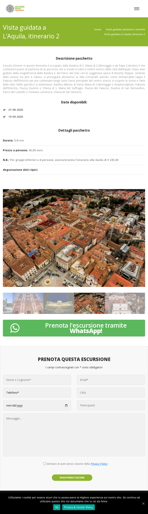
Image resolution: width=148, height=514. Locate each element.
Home (97, 29)
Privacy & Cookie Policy (78, 507)
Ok (57, 507)
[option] (74, 238)
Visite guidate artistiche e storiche (125, 29)
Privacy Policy (99, 464)
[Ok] (143, 503)
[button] (8, 240)
